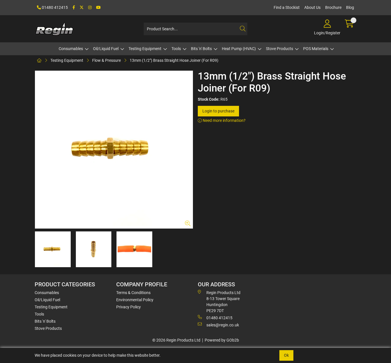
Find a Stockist (287, 7)
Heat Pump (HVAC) (239, 48)
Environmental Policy (134, 299)
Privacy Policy (128, 307)
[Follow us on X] (81, 7)
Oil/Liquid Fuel (106, 48)
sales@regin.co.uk (222, 325)
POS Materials (315, 48)
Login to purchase (218, 111)
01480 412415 (54, 7)
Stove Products (279, 48)
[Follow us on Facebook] (73, 7)
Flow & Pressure (106, 60)
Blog (350, 7)
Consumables (71, 48)
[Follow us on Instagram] (90, 7)
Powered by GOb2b (222, 340)
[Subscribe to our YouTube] (98, 7)
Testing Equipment (145, 48)
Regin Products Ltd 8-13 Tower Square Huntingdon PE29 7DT (223, 301)
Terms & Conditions (133, 292)
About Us (312, 7)
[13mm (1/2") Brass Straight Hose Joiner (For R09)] (114, 149)
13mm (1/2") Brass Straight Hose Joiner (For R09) (174, 60)
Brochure (333, 7)
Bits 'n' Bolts (201, 48)
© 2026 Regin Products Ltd (176, 340)
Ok (286, 355)
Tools (176, 48)
